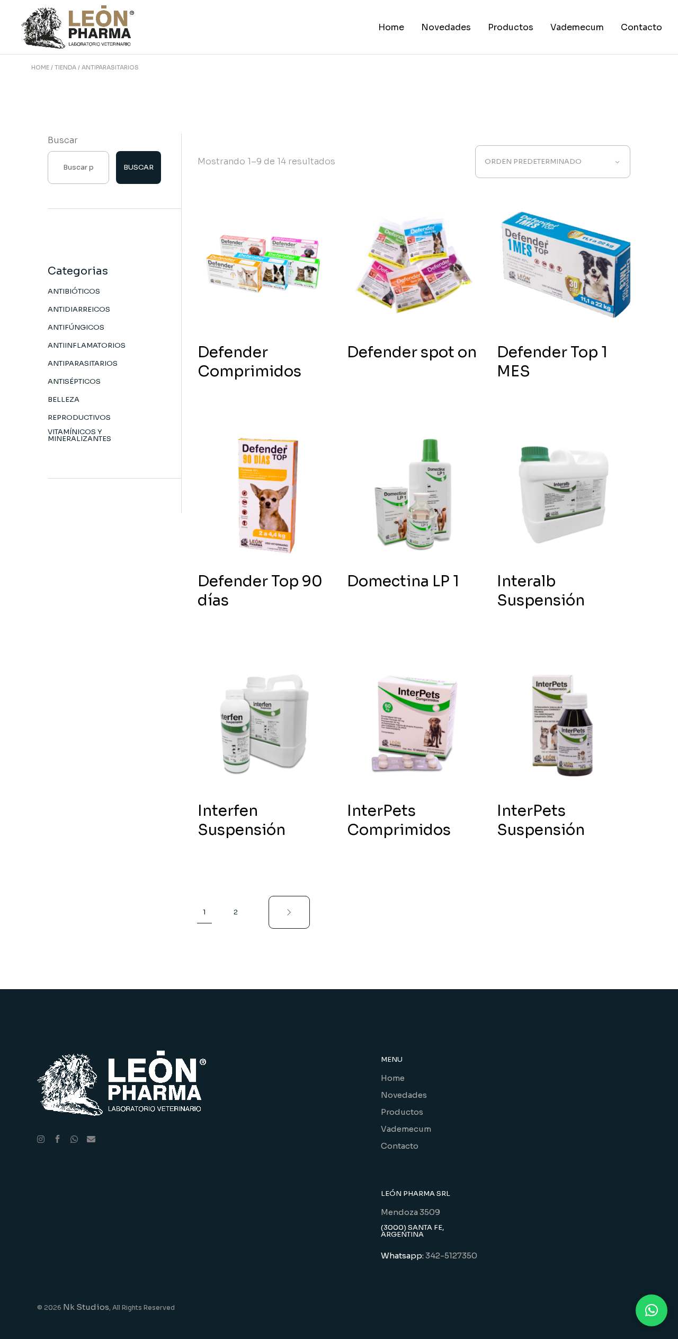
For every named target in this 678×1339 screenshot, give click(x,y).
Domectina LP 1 (403, 581)
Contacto (399, 1146)
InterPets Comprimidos (399, 820)
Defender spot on (412, 352)
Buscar (63, 140)
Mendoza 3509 (410, 1212)
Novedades (404, 1095)
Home (393, 1078)
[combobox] (552, 161)
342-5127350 (451, 1255)
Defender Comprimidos (249, 362)
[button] (651, 1310)
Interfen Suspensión (242, 820)
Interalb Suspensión (541, 591)
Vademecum (406, 1129)
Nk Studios (86, 1307)
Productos (402, 1112)
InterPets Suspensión (541, 820)
